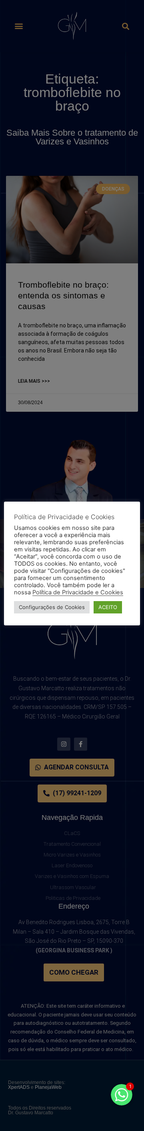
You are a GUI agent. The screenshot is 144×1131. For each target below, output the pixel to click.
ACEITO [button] (107, 607)
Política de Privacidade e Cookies (77, 592)
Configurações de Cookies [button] (52, 607)
